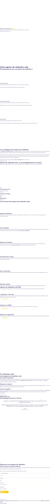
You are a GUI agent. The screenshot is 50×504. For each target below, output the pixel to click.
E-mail (1, 478)
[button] (25, 299)
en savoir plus (5, 299)
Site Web (2, 482)
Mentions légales (3, 503)
